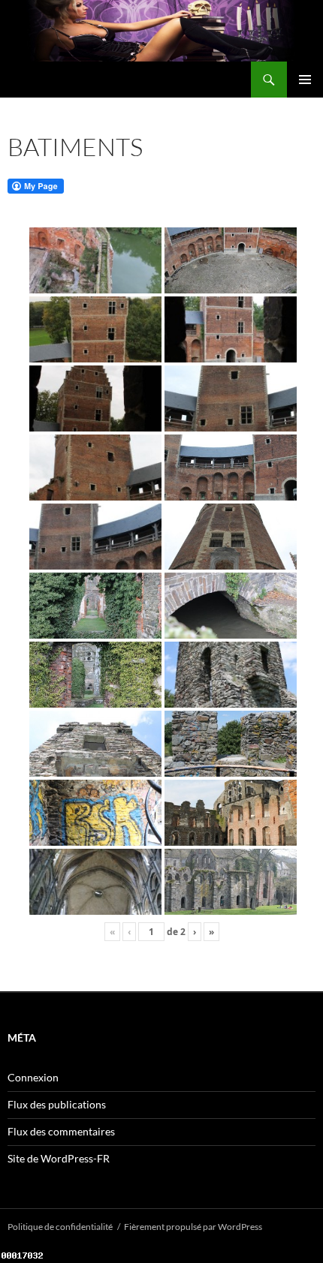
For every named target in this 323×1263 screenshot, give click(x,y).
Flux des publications (57, 1104)
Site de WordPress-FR (59, 1158)
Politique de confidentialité (60, 1226)
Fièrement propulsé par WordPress (193, 1226)
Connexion (33, 1077)
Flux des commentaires (61, 1131)
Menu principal (305, 80)
